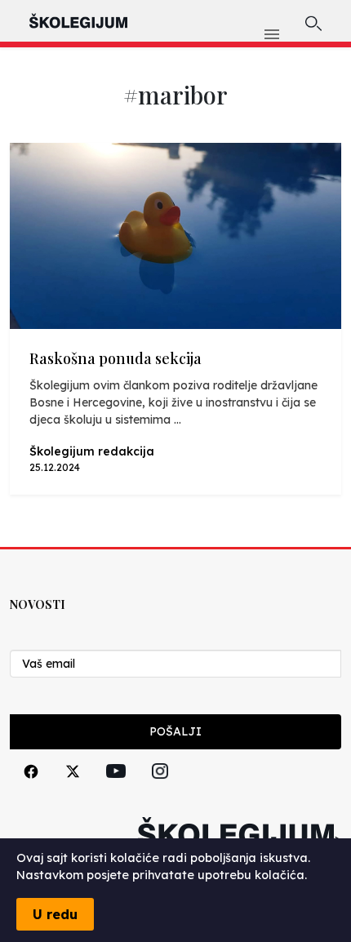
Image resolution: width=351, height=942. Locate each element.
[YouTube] (116, 789)
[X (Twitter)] (72, 789)
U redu (55, 914)
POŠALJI (175, 731)
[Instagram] (160, 789)
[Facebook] (31, 789)
